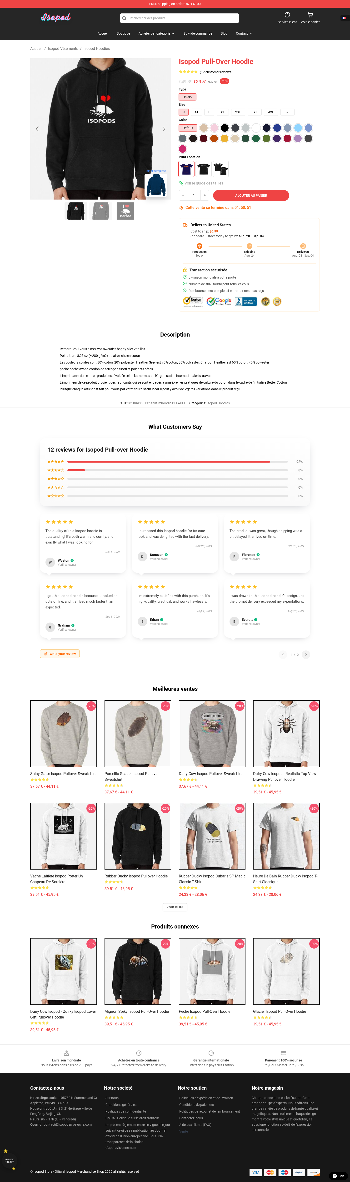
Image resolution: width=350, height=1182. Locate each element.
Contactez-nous (191, 1118)
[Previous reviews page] (283, 654)
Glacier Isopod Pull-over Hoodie (279, 1011)
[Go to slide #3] (125, 211)
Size (182, 104)
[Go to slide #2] (100, 211)
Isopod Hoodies (97, 48)
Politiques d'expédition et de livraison (206, 1098)
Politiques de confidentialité (125, 1111)
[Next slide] (164, 129)
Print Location (189, 157)
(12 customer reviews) (216, 72)
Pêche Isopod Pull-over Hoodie (204, 1011)
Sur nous (112, 1098)
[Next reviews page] (306, 654)
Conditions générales (120, 1105)
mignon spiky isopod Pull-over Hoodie (137, 1011)
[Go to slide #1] (76, 211)
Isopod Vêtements (63, 48)
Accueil (36, 48)
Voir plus (175, 907)
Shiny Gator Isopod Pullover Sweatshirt (63, 773)
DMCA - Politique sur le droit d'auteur (132, 1118)
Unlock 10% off (9, 1160)
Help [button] (341, 1176)
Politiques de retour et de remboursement (209, 1111)
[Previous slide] (38, 129)
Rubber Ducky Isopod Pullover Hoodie (136, 876)
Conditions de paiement (196, 1105)
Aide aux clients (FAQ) (195, 1125)
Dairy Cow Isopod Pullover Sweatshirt (210, 773)
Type (182, 89)
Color (183, 120)
